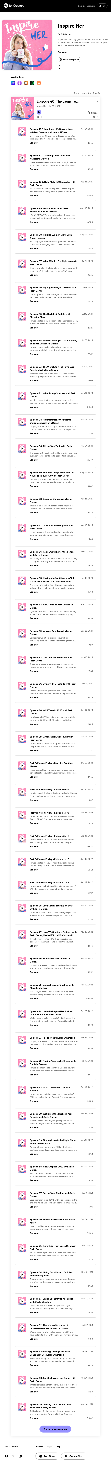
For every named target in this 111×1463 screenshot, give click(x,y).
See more (62, 52)
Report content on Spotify (86, 93)
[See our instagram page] (20, 1456)
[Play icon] (39, 112)
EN (103, 5)
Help (58, 1446)
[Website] (59, 67)
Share (94, 112)
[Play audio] (97, 101)
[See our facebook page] (6, 1456)
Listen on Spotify (71, 59)
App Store (49, 1456)
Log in (81, 5)
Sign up (91, 5)
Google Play (76, 1456)
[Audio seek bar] (67, 119)
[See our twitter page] (13, 1456)
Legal (49, 1446)
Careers (39, 1446)
